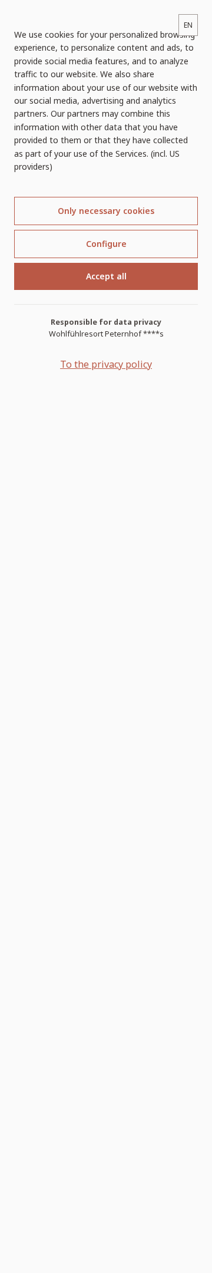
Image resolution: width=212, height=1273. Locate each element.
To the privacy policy (106, 364)
